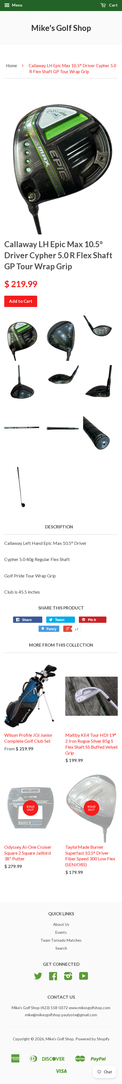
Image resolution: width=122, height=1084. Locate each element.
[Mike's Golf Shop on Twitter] (38, 978)
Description (59, 526)
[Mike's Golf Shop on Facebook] (53, 978)
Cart (113, 5)
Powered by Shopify (92, 1039)
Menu (16, 5)
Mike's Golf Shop (61, 28)
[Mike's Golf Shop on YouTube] (83, 978)
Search (61, 948)
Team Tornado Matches (61, 940)
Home (11, 65)
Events (61, 932)
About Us (61, 924)
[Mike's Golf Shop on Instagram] (68, 978)
